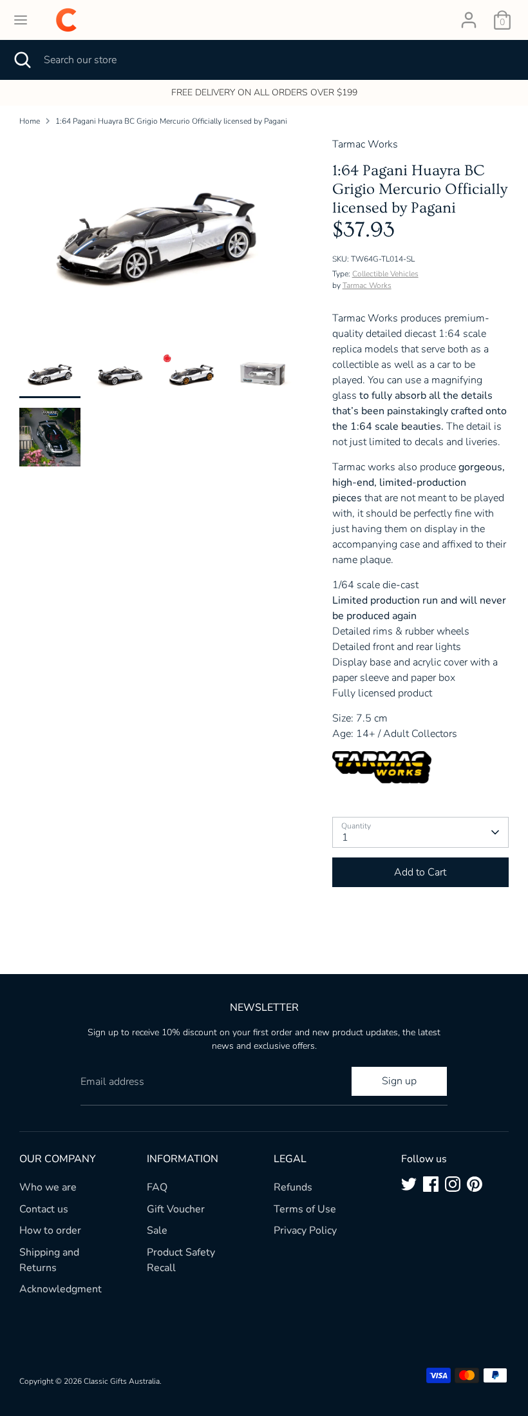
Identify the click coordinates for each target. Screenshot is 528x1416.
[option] (156, 244)
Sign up (399, 1081)
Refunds (293, 1187)
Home (29, 121)
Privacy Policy (305, 1230)
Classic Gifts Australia (122, 1381)
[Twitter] (409, 1184)
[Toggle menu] (20, 20)
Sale (157, 1230)
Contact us (43, 1209)
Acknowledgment (60, 1289)
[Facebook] (430, 1184)
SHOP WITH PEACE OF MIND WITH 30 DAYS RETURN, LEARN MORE (361, 92)
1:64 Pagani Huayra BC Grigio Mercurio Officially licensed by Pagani (171, 121)
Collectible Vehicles (385, 274)
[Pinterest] (474, 1184)
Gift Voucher (176, 1209)
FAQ (157, 1187)
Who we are (48, 1187)
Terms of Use (305, 1209)
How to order (50, 1230)
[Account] (469, 15)
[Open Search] (22, 59)
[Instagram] (452, 1184)
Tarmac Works (367, 285)
